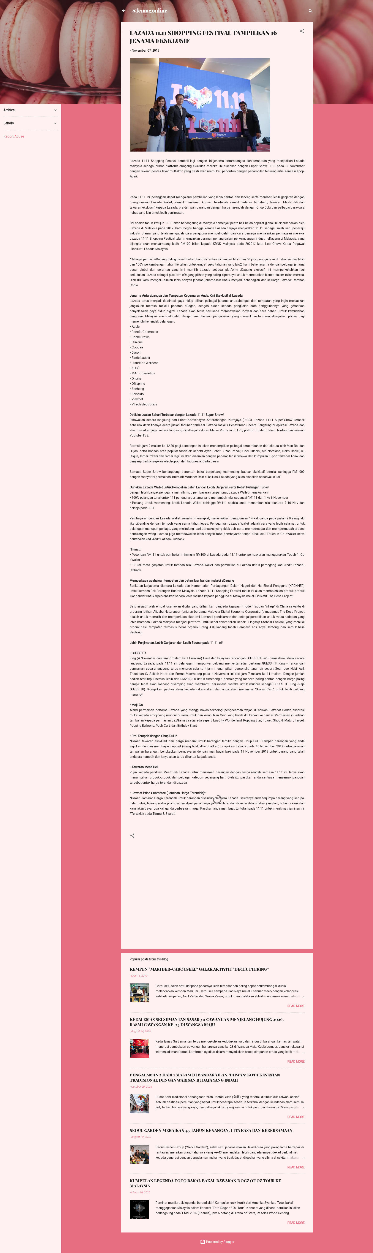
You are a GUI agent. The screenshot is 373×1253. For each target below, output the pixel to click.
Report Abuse (13, 136)
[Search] (310, 11)
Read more (296, 1006)
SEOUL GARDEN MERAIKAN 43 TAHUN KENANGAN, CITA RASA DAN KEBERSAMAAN (211, 1130)
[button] (302, 31)
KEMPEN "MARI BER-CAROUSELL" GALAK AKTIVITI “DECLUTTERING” (199, 969)
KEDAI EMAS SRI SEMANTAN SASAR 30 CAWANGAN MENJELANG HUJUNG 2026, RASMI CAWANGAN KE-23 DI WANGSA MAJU (207, 1022)
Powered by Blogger (219, 1242)
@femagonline (149, 10)
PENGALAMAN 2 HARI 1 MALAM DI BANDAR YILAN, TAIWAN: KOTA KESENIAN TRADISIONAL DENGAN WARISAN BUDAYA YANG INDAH (205, 1077)
